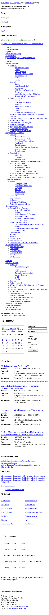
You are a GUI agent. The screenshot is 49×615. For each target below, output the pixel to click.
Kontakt (4, 520)
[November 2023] (20, 332)
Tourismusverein (31, 501)
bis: (29, 342)
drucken (4, 486)
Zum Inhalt (5, 3)
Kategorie (31, 326)
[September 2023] (6, 332)
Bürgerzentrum (6, 508)
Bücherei (4, 516)
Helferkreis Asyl (31, 508)
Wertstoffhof (5, 501)
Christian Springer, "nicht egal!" (15, 366)
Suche (3, 13)
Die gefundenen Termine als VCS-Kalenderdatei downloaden (23, 476)
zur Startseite (29, 3)
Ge (26, 516)
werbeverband (32, 516)
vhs (26, 520)
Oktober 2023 (13, 330)
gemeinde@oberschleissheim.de (18, 606)
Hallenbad (5, 505)
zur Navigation (15, 3)
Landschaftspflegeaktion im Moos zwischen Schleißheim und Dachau (20, 387)
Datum (30, 337)
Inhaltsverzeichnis (7, 524)
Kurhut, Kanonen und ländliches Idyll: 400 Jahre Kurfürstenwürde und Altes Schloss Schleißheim (22, 433)
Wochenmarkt (30, 505)
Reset (30, 347)
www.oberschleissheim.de (16, 608)
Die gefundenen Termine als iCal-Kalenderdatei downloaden (23, 478)
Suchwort (31, 331)
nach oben (11, 486)
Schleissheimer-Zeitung (33, 512)
